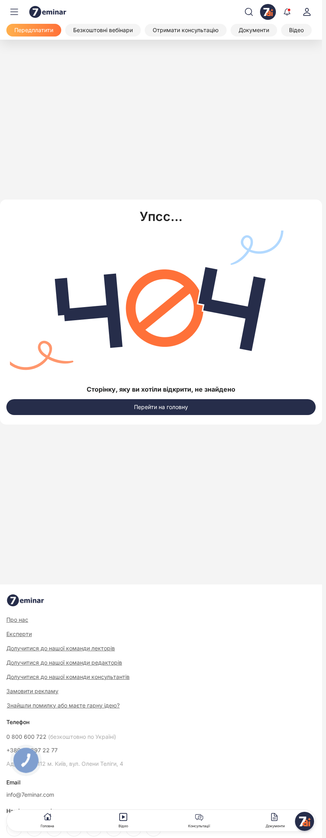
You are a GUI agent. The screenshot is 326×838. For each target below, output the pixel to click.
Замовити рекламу (32, 691)
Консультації (199, 826)
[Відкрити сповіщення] (287, 12)
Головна (47, 826)
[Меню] (14, 12)
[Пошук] (249, 12)
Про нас (17, 619)
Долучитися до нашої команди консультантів (68, 676)
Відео (123, 826)
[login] (307, 12)
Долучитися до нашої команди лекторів (60, 648)
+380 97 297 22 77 (32, 750)
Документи (275, 826)
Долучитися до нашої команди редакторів (64, 662)
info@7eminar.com (30, 795)
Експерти (19, 633)
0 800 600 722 (61, 737)
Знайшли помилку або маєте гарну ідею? (63, 705)
